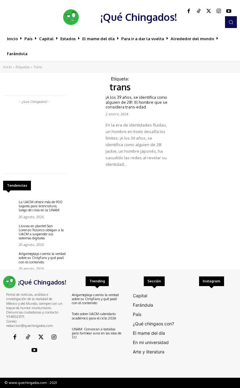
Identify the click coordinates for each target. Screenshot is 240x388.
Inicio (7, 67)
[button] (231, 22)
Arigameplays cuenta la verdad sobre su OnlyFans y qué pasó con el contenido (42, 257)
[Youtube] (229, 11)
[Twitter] (209, 11)
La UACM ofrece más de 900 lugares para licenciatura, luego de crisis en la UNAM (40, 206)
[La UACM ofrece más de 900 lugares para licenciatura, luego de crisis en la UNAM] (9, 206)
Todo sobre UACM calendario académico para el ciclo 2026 (94, 316)
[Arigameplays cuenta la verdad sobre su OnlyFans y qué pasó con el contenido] (9, 258)
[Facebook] (189, 11)
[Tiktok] (199, 11)
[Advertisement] (34, 136)
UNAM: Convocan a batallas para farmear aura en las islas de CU (96, 333)
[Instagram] (219, 11)
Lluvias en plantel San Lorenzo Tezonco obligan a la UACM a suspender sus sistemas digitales (41, 232)
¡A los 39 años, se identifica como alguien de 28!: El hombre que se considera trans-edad (137, 102)
